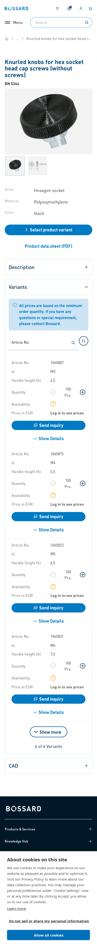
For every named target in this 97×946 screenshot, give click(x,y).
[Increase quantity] (82, 392)
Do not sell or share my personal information (46, 921)
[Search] (87, 22)
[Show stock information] (53, 404)
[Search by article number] (73, 343)
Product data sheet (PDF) (48, 246)
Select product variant (51, 229)
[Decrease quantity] (53, 392)
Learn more (16, 908)
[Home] (6, 38)
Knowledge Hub (16, 841)
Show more (50, 732)
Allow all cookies (48, 935)
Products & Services (20, 829)
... (17, 38)
